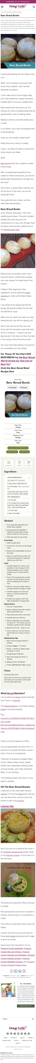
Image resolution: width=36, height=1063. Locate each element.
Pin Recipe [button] (23, 387)
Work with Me (27, 1040)
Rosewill (16, 700)
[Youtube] (18, 1033)
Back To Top (18, 1049)
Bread (10, 693)
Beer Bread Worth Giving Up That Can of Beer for (18, 361)
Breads (7, 977)
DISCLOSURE (9, 1053)
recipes (4, 794)
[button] (29, 477)
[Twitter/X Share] (15, 971)
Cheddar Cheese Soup (13, 852)
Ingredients (9, 465)
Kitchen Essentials (25, 977)
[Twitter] (21, 1033)
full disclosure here (11, 229)
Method (19, 465)
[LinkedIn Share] (20, 971)
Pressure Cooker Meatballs (12, 948)
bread (17, 697)
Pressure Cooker (12, 855)
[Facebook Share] (11, 971)
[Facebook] (11, 1033)
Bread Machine (11, 706)
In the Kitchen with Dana (15, 977)
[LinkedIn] (25, 1033)
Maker (15, 646)
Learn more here (13, 30)
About (22, 1037)
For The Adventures (18, 1)
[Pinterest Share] (24, 971)
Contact (14, 1037)
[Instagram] (7, 1033)
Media (18, 1043)
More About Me (25, 1006)
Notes (28, 465)
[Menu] (2, 6)
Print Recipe (13, 387)
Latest (16, 1040)
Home (6, 1037)
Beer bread (5, 163)
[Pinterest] (14, 1033)
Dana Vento (18, 6)
